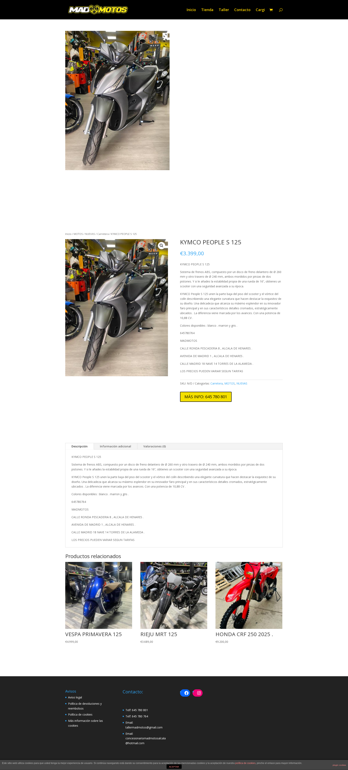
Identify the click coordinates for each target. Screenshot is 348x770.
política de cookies (245, 763)
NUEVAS (90, 234)
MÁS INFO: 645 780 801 (205, 396)
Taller (224, 10)
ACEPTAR (174, 767)
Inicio (191, 10)
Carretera (103, 234)
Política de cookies (80, 714)
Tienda (207, 10)
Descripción (79, 446)
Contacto (242, 10)
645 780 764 (140, 716)
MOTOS (78, 234)
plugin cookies (339, 765)
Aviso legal (75, 697)
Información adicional (115, 446)
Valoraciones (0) (154, 446)
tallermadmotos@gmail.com (144, 727)
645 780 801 (140, 710)
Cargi (260, 10)
